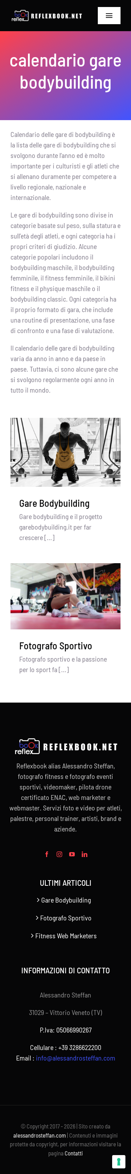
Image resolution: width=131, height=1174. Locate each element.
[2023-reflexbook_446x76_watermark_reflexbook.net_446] (46, 13)
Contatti (74, 1152)
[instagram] (59, 854)
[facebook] (47, 854)
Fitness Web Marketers (66, 935)
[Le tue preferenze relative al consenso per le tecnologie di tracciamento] (118, 1161)
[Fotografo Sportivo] (65, 596)
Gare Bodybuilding (54, 503)
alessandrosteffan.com (39, 1135)
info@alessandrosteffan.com (75, 1058)
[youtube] (72, 854)
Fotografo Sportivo (55, 645)
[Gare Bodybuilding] (65, 452)
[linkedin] (84, 854)
